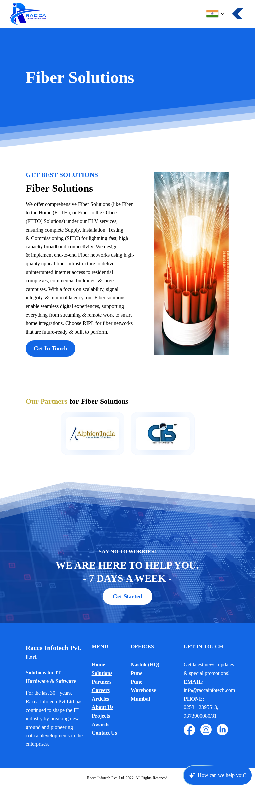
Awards (100, 724)
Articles (100, 699)
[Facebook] (189, 729)
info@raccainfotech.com (209, 690)
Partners (101, 682)
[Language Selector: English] (215, 13)
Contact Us (104, 733)
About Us (102, 707)
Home (98, 664)
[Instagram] (206, 729)
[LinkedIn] (222, 729)
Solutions (102, 673)
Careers (101, 690)
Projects (101, 716)
